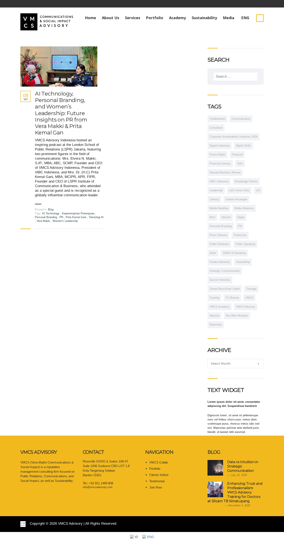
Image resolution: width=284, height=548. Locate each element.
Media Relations (244, 208)
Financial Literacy (220, 163)
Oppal (240, 217)
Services (132, 17)
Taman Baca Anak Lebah (225, 288)
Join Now (155, 487)
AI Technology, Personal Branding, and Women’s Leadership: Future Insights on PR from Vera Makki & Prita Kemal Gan (61, 113)
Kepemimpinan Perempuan (78, 213)
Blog (50, 209)
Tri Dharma (232, 297)
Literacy (214, 199)
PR (61, 217)
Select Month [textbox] (221, 363)
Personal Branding (46, 217)
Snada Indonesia (220, 261)
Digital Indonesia (220, 145)
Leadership (216, 190)
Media (228, 17)
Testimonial (156, 481)
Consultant (216, 127)
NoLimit (226, 217)
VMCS (249, 297)
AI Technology (51, 213)
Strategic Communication (225, 270)
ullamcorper (234, 419)
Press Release (218, 235)
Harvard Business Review (225, 172)
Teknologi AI (96, 217)
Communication (241, 118)
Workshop (216, 324)
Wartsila (214, 315)
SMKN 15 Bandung (234, 253)
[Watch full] (58, 66)
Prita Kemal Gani (76, 217)
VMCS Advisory (245, 306)
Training (214, 297)
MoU (212, 217)
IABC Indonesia (219, 181)
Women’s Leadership (65, 220)
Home (90, 17)
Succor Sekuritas (220, 279)
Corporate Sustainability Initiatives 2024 (233, 136)
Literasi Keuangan (236, 199)
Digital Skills (243, 145)
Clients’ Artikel (158, 475)
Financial (237, 154)
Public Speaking (245, 244)
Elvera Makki (217, 154)
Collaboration (217, 118)
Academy (177, 17)
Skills (213, 253)
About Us (110, 17)
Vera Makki (44, 220)
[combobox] (235, 363)
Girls (240, 163)
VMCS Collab (158, 462)
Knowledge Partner (246, 181)
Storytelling (243, 261)
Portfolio (154, 17)
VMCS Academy (220, 306)
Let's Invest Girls (239, 190)
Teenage (251, 288)
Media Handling (219, 208)
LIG (258, 190)
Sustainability (204, 17)
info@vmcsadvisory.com (97, 487)
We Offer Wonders (237, 315)
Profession (240, 235)
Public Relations (219, 244)
